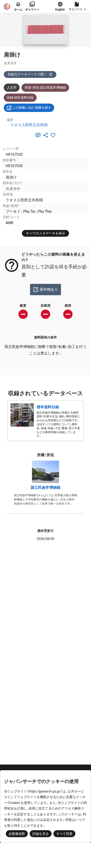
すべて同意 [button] (64, 834)
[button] (78, 6)
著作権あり (48, 289)
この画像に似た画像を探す (31, 107)
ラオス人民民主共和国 (29, 125)
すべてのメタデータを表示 (45, 233)
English (60, 9)
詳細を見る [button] (40, 834)
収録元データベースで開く (27, 74)
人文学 (12, 87)
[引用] (39, 135)
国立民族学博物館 (45, 487)
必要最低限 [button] (17, 834)
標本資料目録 (48, 407)
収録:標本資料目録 (20, 97)
